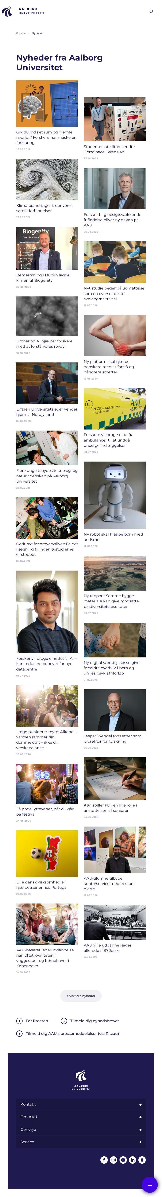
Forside (21, 33)
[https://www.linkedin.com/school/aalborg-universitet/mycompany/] (132, 1160)
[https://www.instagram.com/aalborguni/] (113, 1160)
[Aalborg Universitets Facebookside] (104, 1160)
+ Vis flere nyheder (81, 996)
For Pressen (37, 1021)
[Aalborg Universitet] (23, 11)
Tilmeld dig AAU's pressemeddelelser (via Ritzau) (72, 1033)
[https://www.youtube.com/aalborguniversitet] (123, 1160)
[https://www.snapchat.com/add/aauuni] (142, 1160)
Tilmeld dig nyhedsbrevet (94, 1021)
